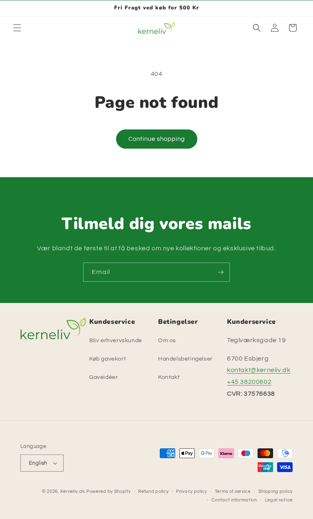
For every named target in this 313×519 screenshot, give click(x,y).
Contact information (234, 500)
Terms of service (233, 491)
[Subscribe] (220, 272)
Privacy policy (191, 491)
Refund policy (153, 491)
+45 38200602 (249, 382)
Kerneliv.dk (72, 491)
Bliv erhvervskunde (115, 340)
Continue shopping (156, 139)
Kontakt (169, 377)
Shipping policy (275, 491)
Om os (167, 340)
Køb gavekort (107, 359)
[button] (17, 28)
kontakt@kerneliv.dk (258, 370)
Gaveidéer (103, 377)
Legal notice (279, 500)
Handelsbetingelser (185, 359)
